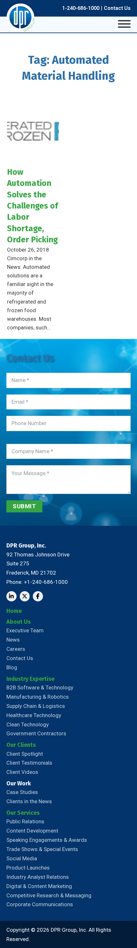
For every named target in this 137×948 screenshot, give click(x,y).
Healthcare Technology (33, 715)
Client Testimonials (29, 763)
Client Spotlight (24, 754)
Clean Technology (27, 724)
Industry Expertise (30, 678)
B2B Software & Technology (39, 687)
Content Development (32, 830)
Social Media (21, 858)
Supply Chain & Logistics (35, 706)
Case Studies (22, 792)
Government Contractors (36, 733)
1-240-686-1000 (80, 8)
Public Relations (25, 821)
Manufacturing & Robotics (37, 697)
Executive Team (25, 630)
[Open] (124, 24)
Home (14, 610)
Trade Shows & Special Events (42, 849)
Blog (11, 667)
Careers (15, 649)
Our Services (23, 812)
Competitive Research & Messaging (48, 895)
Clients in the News (29, 801)
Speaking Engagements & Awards (46, 840)
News (13, 639)
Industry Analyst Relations (37, 877)
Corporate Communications (39, 904)
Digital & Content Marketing (39, 886)
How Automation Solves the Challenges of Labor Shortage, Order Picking (32, 206)
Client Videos (22, 772)
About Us (18, 621)
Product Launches (28, 867)
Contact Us (117, 8)
